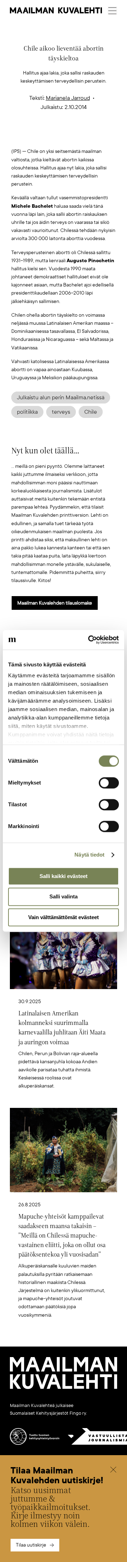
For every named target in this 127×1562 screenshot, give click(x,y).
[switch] (109, 782)
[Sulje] (113, 1470)
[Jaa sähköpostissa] (97, 136)
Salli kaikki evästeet (63, 876)
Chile (90, 412)
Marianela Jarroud (68, 98)
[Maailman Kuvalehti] (63, 1387)
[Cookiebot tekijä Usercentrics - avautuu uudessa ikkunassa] (89, 639)
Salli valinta (63, 897)
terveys (61, 412)
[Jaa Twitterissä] (30, 136)
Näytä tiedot (89, 855)
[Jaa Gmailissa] (52, 136)
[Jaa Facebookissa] (75, 136)
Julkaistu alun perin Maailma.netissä (60, 397)
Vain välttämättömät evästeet (63, 917)
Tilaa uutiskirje (31, 1545)
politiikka (27, 412)
